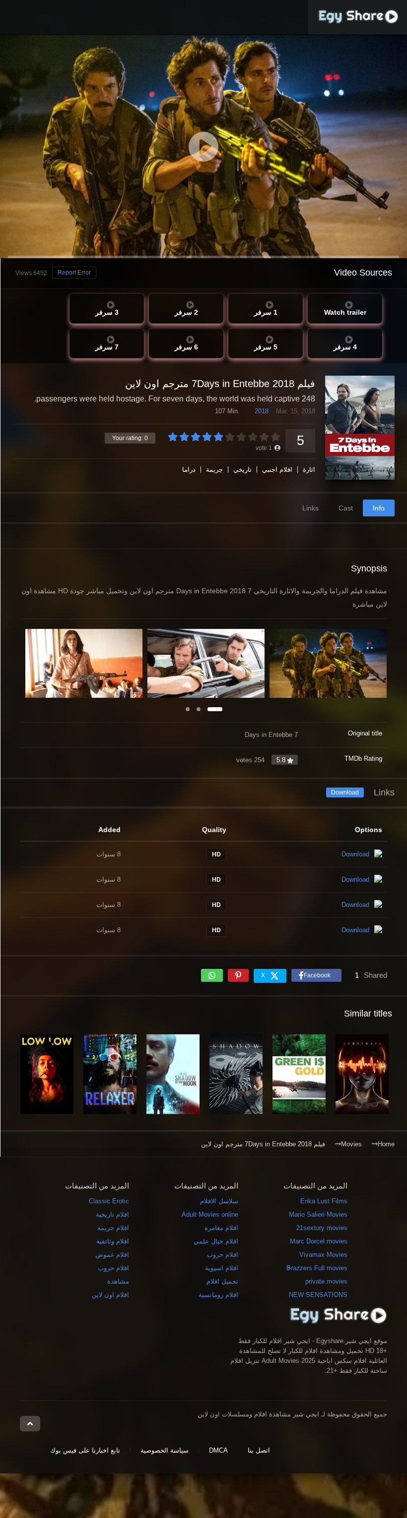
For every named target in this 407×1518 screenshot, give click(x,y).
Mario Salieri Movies (318, 1214)
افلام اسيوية (221, 1268)
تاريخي (242, 469)
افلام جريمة (113, 1228)
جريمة (214, 469)
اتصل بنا (259, 1450)
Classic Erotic (109, 1201)
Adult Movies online (210, 1214)
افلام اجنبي (277, 469)
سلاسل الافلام (219, 1201)
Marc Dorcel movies (318, 1241)
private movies (326, 1281)
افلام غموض (112, 1254)
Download (345, 792)
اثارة (309, 469)
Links (310, 508)
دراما (189, 469)
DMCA (218, 1450)
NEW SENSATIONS (318, 1294)
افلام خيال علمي (216, 1241)
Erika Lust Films (323, 1201)
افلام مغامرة (221, 1228)
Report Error (74, 272)
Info (379, 508)
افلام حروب (222, 1254)
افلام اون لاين (110, 1294)
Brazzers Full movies (316, 1268)
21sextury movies (321, 1228)
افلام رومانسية (218, 1294)
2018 (262, 411)
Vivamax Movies (323, 1254)
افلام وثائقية (112, 1241)
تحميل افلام (222, 1281)
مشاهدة (118, 1281)
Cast (346, 508)
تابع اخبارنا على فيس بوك (85, 1450)
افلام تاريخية (112, 1214)
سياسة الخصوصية (164, 1450)
